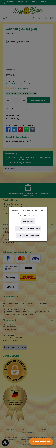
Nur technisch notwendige (28, 228)
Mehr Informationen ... (28, 215)
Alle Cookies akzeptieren (28, 236)
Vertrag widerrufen (41, 442)
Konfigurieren (28, 221)
